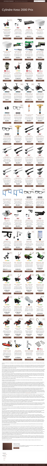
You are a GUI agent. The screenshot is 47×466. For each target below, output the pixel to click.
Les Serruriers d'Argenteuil (8, 1)
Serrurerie (5, 454)
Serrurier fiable (16, 464)
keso (4, 458)
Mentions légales (25, 464)
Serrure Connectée (9, 464)
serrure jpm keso (28, 392)
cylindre (5, 456)
